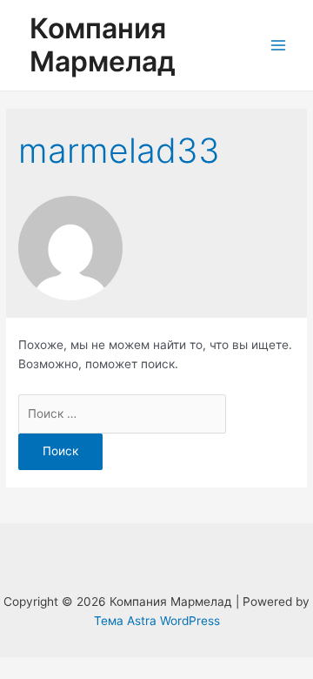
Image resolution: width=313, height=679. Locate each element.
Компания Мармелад (103, 44)
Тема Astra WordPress (157, 621)
